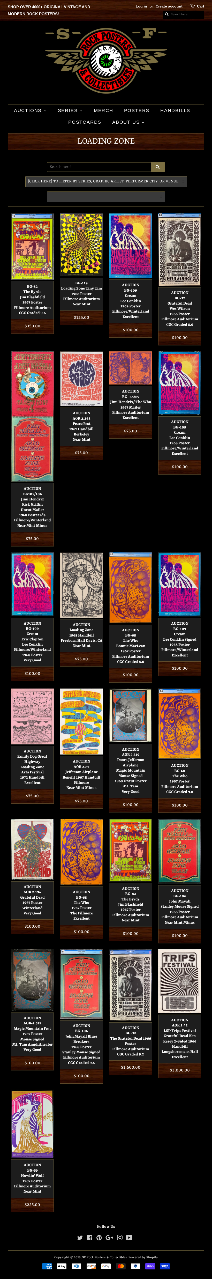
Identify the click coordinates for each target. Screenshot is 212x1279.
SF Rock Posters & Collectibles (104, 1257)
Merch (103, 110)
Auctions (28, 110)
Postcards (84, 122)
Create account (169, 6)
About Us (126, 122)
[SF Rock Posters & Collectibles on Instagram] (120, 1239)
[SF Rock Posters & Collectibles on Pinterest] (99, 1239)
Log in (141, 6)
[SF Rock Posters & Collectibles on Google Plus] (109, 1239)
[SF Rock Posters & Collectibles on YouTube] (129, 1239)
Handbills (175, 110)
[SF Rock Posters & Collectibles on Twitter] (80, 1239)
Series (69, 110)
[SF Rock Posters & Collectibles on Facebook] (90, 1239)
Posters (137, 110)
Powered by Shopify (143, 1257)
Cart (200, 6)
